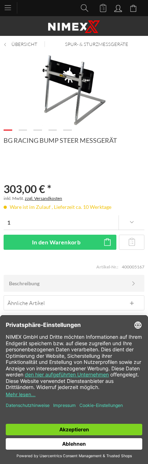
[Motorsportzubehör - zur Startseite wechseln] (74, 26)
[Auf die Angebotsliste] (131, 242)
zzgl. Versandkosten (43, 198)
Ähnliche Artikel (26, 303)
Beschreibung (24, 283)
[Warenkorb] (134, 7)
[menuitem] (11, 7)
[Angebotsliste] (100, 7)
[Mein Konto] (117, 7)
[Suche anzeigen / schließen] (82, 7)
